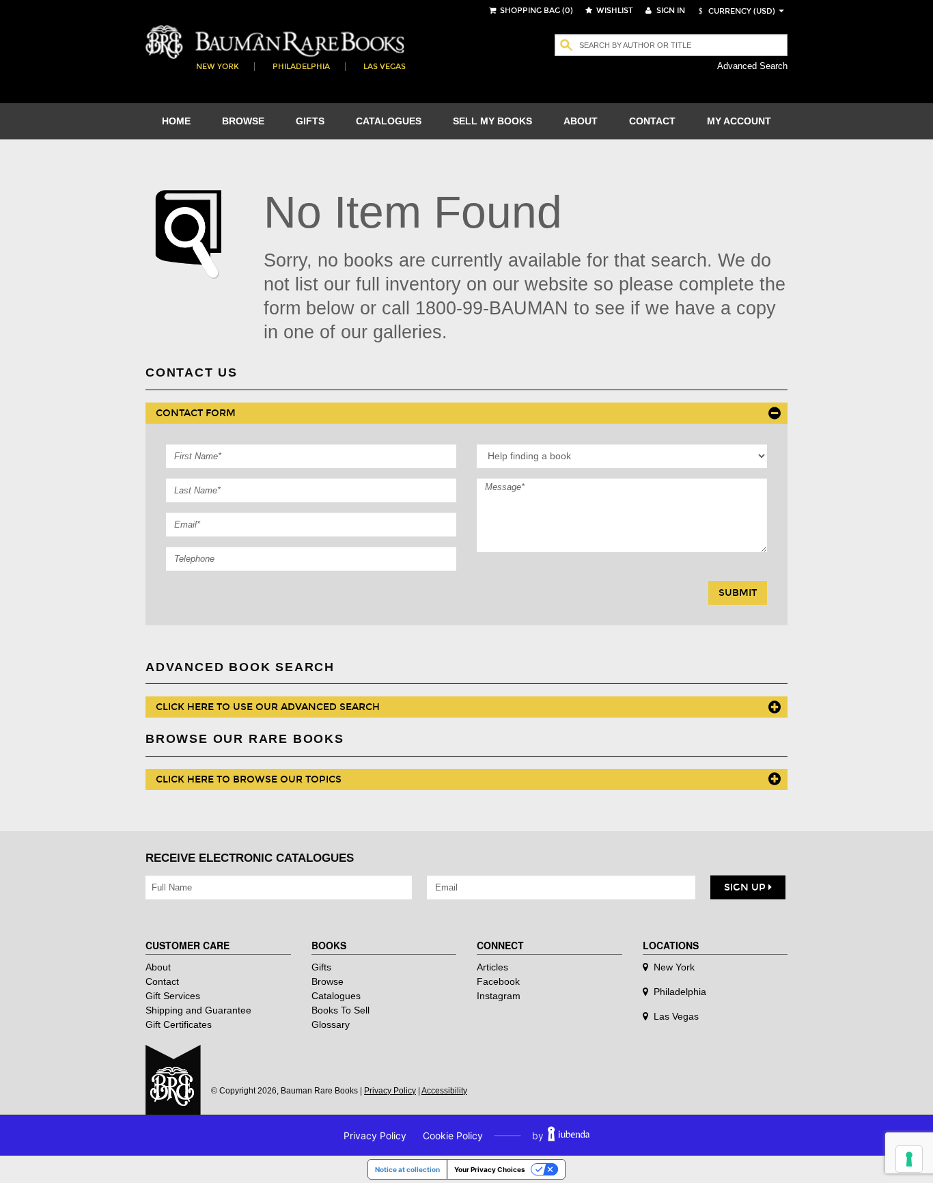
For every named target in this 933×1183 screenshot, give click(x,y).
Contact (162, 981)
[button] (735, 11)
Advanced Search (752, 66)
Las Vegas (384, 66)
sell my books (492, 120)
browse (243, 120)
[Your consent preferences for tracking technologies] (909, 1159)
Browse (327, 981)
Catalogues (336, 995)
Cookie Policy (453, 1135)
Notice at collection (407, 1169)
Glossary (330, 1024)
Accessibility (444, 1091)
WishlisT (613, 10)
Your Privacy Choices (489, 1169)
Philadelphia (301, 66)
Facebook (498, 981)
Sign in (669, 10)
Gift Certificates (178, 1024)
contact (652, 120)
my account (739, 120)
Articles (492, 967)
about (580, 120)
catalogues (388, 120)
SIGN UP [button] (746, 887)
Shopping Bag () (535, 10)
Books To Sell (340, 1010)
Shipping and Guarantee (198, 1010)
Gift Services (172, 995)
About (158, 967)
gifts (310, 120)
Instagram (498, 995)
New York (217, 66)
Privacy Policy (390, 1091)
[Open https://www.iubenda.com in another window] (568, 1135)
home (176, 120)
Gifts (321, 967)
